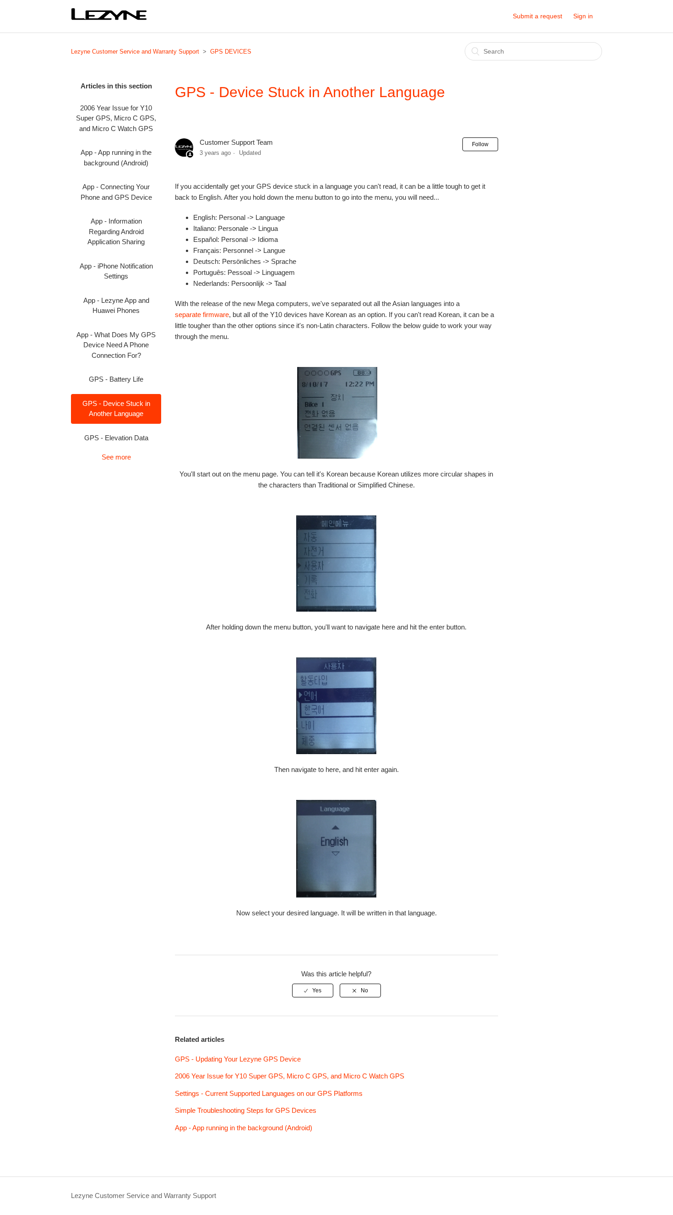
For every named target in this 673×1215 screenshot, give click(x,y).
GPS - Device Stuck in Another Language (116, 409)
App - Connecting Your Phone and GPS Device (116, 192)
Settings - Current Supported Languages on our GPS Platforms (269, 1093)
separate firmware (202, 314)
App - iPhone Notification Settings (116, 271)
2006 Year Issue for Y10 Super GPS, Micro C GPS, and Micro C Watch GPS (116, 118)
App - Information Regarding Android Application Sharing (116, 231)
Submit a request (537, 16)
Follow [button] (480, 144)
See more (116, 457)
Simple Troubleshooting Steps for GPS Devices (245, 1110)
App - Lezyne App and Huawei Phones (116, 305)
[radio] (312, 990)
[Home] (110, 19)
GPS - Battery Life (116, 379)
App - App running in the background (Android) (116, 157)
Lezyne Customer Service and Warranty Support (135, 51)
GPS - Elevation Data (116, 438)
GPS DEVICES (230, 51)
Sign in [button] (583, 16)
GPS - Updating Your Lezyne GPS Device (238, 1059)
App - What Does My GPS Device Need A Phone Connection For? (116, 345)
